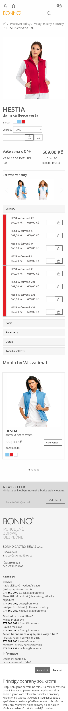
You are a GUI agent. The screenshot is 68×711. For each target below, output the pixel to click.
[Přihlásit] (5, 6)
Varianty (10, 209)
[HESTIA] (34, 400)
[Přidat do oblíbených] (38, 137)
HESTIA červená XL (22, 269)
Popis (9, 323)
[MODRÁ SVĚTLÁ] (19, 121)
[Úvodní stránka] (4, 24)
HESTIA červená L (21, 256)
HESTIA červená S (21, 231)
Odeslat (54, 500)
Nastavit (58, 670)
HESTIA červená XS (22, 218)
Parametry (12, 332)
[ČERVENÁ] (23, 121)
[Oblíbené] (13, 6)
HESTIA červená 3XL (23, 294)
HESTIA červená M (22, 243)
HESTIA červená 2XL (23, 282)
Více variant (52, 442)
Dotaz (9, 341)
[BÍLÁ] (15, 121)
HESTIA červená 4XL (23, 307)
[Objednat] (59, 222)
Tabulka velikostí (15, 351)
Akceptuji (42, 670)
